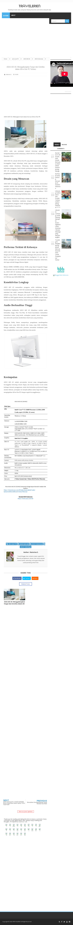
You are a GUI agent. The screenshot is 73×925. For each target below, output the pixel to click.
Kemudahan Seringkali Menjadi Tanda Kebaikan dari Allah (37, 803)
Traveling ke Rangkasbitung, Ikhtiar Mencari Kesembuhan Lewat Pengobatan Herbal (58, 250)
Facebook (17, 578)
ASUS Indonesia (36, 544)
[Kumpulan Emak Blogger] (60, 269)
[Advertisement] (36, 39)
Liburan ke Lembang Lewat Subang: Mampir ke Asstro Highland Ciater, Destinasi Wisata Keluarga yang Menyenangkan (58, 223)
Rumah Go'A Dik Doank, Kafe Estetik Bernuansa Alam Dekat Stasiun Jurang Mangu (57, 162)
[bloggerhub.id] (60, 275)
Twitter (27, 578)
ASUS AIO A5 (23, 544)
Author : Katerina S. (30, 552)
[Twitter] (64, 922)
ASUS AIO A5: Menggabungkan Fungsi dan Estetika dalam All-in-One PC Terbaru (14, 604)
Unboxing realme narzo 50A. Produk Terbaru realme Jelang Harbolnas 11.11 (58, 199)
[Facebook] (61, 922)
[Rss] (59, 922)
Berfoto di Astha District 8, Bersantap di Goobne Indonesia (57, 181)
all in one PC (12, 544)
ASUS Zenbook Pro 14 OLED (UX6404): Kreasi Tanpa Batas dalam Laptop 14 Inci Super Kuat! (14, 803)
